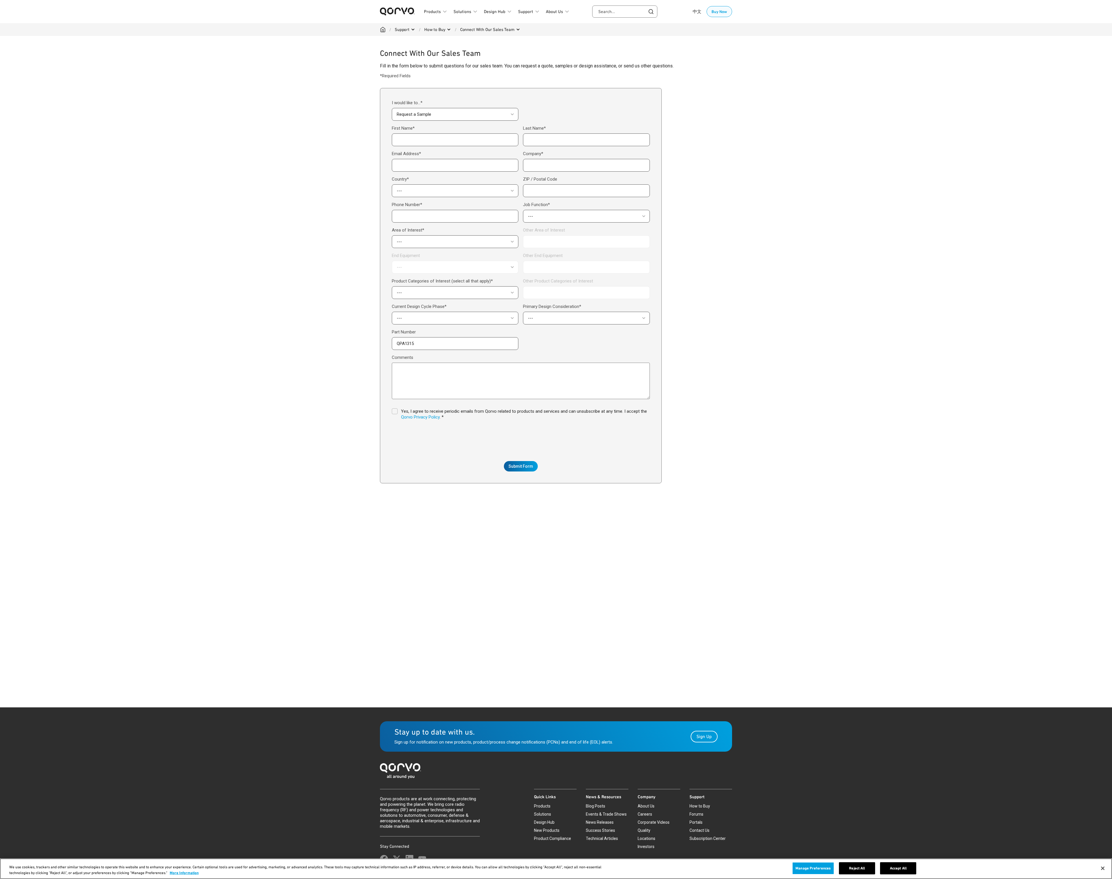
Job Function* (536, 204)
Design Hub (544, 822)
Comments (402, 357)
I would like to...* (407, 102)
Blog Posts (595, 806)
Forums (696, 814)
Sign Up (704, 736)
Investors (646, 846)
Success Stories (600, 830)
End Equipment (406, 255)
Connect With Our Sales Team (487, 29)
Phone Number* (407, 204)
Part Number (404, 332)
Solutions (542, 814)
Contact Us (699, 830)
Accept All (898, 868)
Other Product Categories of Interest (558, 281)
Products (542, 806)
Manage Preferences (813, 868)
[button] (455, 114)
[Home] (383, 29)
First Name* (403, 128)
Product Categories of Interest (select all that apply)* (442, 281)
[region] (556, 868)
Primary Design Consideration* (552, 306)
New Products (546, 830)
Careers (645, 814)
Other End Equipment (543, 255)
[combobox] (624, 11)
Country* (400, 179)
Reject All (857, 868)
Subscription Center (707, 838)
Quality (644, 830)
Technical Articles (602, 838)
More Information (184, 873)
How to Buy (434, 29)
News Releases (600, 822)
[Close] (1102, 868)
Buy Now (719, 11)
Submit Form (521, 466)
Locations (646, 838)
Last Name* (534, 128)
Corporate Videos (654, 822)
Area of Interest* (408, 230)
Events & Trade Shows (606, 814)
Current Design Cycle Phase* (419, 306)
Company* (533, 153)
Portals (696, 822)
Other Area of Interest (544, 230)
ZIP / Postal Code (540, 179)
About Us (646, 806)
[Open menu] (413, 29)
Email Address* (406, 153)
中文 (697, 11)
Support (402, 29)
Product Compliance (552, 838)
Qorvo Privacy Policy (420, 417)
